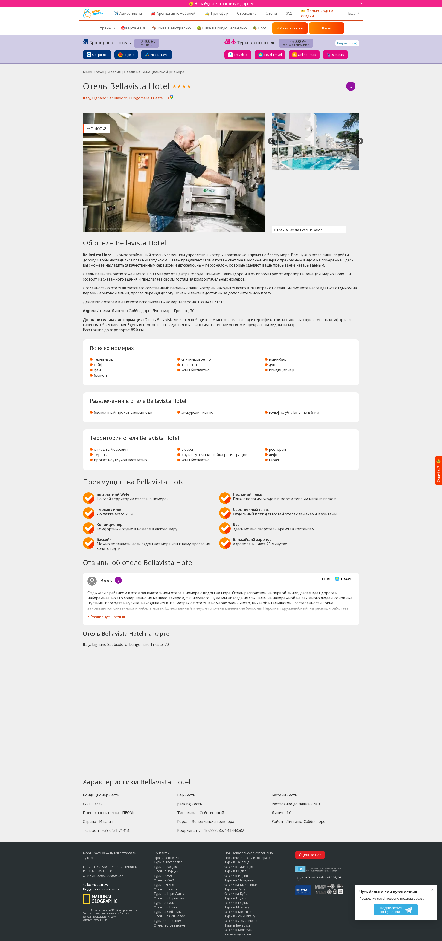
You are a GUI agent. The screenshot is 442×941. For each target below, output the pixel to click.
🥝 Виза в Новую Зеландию (222, 28)
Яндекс (129, 54)
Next (359, 141)
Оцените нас (310, 855)
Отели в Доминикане (240, 920)
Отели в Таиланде (238, 866)
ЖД (289, 13)
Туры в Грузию (235, 898)
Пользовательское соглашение (249, 853)
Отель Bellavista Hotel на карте (298, 230)
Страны (104, 28)
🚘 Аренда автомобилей (173, 13)
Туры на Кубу (234, 889)
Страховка (246, 13)
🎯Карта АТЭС (133, 28)
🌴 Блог (259, 28)
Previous (271, 141)
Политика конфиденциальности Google (105, 913)
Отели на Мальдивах (240, 884)
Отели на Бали (165, 907)
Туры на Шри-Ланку (169, 893)
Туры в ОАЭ (163, 875)
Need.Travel (159, 54)
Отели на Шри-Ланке (170, 898)
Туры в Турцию (165, 866)
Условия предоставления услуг (100, 916)
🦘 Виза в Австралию (171, 28)
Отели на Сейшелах (169, 916)
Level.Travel (273, 54)
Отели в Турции (166, 871)
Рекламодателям (237, 934)
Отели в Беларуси (238, 929)
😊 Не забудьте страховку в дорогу (221, 3)
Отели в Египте (166, 889)
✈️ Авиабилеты (128, 13)
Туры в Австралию (168, 862)
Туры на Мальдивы (239, 880)
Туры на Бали (164, 903)
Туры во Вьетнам (167, 920)
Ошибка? (438, 470)
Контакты (161, 853)
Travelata (241, 54)
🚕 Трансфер (216, 13)
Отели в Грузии (236, 903)
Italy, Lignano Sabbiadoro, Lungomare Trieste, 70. (126, 97)
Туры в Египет (165, 884)
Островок (100, 54)
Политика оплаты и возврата (247, 857)
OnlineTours (307, 54)
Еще (352, 13)
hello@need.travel (96, 884)
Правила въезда (166, 857)
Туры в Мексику (236, 907)
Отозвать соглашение (95, 919)
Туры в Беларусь (237, 925)
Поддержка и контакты (101, 889)
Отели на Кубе (235, 893)
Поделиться (345, 43)
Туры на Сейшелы (167, 911)
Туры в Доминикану (239, 916)
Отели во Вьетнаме (169, 925)
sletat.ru (338, 54)
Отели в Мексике (237, 911)
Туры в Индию (235, 871)
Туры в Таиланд (236, 862)
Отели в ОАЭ (164, 880)
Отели (271, 13)
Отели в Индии (236, 875)
